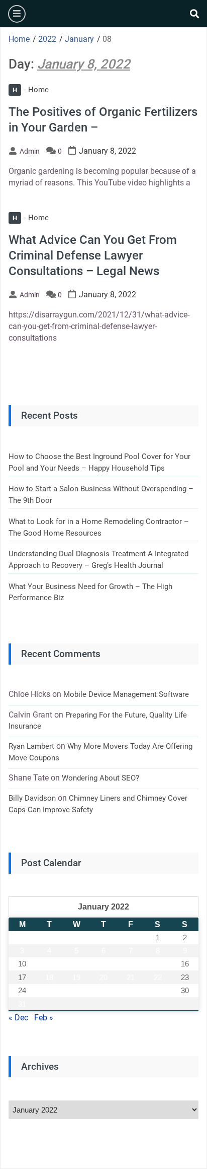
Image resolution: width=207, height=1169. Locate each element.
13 (103, 963)
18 (49, 977)
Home (31, 89)
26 (76, 990)
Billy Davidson (32, 798)
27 (103, 990)
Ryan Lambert (31, 746)
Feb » (43, 1017)
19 (76, 977)
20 (103, 977)
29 (158, 990)
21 (131, 977)
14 (131, 963)
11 (49, 963)
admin (30, 151)
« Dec (18, 1017)
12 (76, 963)
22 (158, 977)
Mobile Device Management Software (126, 694)
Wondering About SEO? (100, 778)
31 (22, 1004)
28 (131, 990)
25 (49, 990)
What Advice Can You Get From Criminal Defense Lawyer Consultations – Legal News (93, 255)
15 (158, 963)
